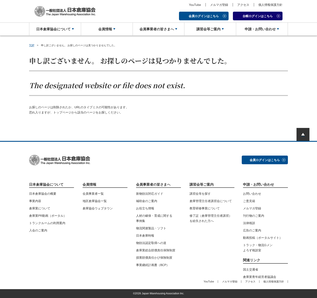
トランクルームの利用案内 (47, 223)
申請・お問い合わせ (260, 29)
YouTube (195, 4)
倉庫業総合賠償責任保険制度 (155, 250)
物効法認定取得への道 (151, 243)
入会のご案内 (38, 230)
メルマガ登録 (219, 4)
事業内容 (35, 201)
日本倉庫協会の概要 (42, 193)
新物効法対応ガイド (149, 193)
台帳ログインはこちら (258, 16)
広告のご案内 (252, 230)
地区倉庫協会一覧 (95, 201)
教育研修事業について (205, 208)
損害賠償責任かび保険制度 (154, 257)
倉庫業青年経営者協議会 (259, 277)
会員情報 (105, 29)
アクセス (243, 4)
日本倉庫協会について (53, 29)
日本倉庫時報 (145, 235)
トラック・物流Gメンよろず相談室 (258, 247)
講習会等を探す (200, 193)
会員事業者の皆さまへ (157, 29)
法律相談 (249, 223)
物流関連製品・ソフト (151, 228)
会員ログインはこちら (204, 16)
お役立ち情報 (145, 208)
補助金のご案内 (146, 201)
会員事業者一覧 (93, 193)
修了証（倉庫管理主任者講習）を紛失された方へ (211, 218)
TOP (31, 45)
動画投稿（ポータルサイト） (262, 237)
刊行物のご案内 (253, 215)
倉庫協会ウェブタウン (98, 208)
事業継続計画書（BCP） (152, 265)
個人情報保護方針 (270, 4)
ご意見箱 (249, 201)
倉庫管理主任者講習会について (211, 201)
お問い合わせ (252, 193)
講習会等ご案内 (208, 29)
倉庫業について (39, 208)
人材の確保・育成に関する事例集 (154, 218)
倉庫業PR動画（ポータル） (47, 215)
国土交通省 (250, 269)
